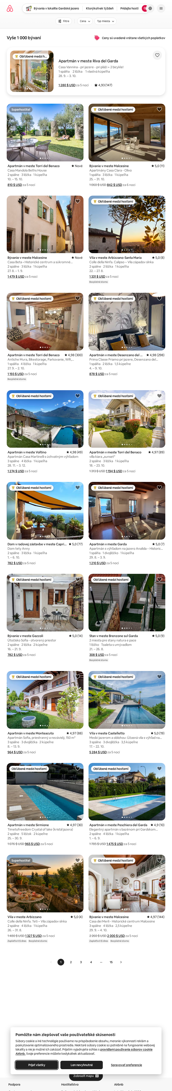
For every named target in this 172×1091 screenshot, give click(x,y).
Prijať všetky (36, 1065)
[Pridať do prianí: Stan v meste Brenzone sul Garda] (159, 579)
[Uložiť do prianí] (157, 55)
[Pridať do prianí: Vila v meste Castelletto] (159, 676)
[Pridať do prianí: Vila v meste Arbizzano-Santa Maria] (159, 201)
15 (111, 962)
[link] (51, 962)
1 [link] (60, 962)
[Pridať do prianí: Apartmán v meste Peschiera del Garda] (159, 768)
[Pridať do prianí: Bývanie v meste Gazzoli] (77, 579)
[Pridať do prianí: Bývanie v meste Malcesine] (159, 109)
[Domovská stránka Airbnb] (10, 8)
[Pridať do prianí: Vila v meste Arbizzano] (77, 860)
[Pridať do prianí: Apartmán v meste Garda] (159, 487)
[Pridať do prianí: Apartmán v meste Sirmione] (77, 768)
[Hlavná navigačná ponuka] (161, 8)
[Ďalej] (121, 962)
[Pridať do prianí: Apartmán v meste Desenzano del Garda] (159, 298)
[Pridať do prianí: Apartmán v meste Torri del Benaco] (77, 109)
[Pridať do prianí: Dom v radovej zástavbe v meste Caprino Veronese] (77, 487)
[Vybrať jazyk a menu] (150, 8)
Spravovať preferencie (126, 1065)
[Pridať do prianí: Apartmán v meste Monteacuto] (77, 676)
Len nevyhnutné (82, 1065)
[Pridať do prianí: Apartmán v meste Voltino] (77, 395)
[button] (67, 85)
